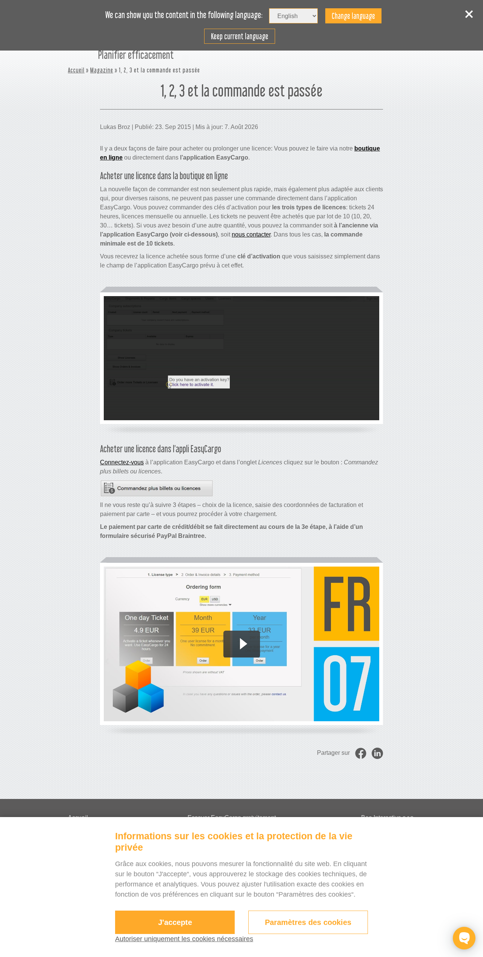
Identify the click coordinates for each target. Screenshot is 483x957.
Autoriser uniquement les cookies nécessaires (184, 939)
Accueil (76, 70)
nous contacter (251, 234)
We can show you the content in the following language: (184, 15)
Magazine (101, 70)
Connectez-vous (122, 462)
